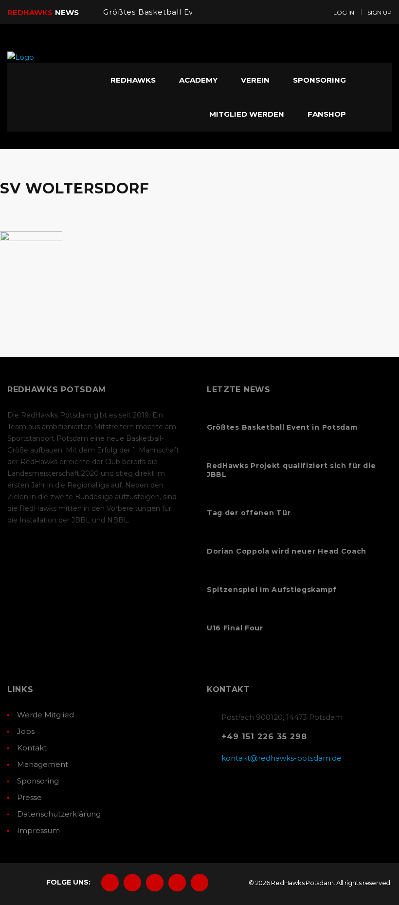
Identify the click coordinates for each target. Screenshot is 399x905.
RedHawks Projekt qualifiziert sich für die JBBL (291, 470)
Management (42, 764)
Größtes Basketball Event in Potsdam (179, 12)
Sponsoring (38, 780)
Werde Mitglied (45, 714)
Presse (29, 797)
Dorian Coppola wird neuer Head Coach (286, 551)
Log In (343, 12)
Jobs (26, 731)
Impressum (38, 830)
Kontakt (32, 747)
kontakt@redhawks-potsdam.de (281, 758)
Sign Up (379, 12)
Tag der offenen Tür (248, 512)
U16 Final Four (235, 628)
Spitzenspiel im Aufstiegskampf (272, 589)
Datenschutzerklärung (59, 813)
